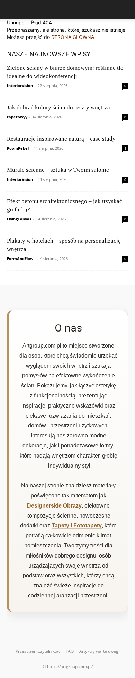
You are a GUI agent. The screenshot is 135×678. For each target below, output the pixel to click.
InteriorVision (20, 85)
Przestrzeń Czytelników (38, 651)
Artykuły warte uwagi (99, 651)
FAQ (70, 651)
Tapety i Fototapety (77, 525)
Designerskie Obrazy (54, 506)
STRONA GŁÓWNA (72, 37)
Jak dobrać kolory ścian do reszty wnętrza (58, 107)
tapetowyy (17, 116)
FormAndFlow (20, 258)
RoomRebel (18, 148)
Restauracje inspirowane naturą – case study (61, 138)
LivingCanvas (19, 218)
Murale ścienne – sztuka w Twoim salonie (58, 170)
